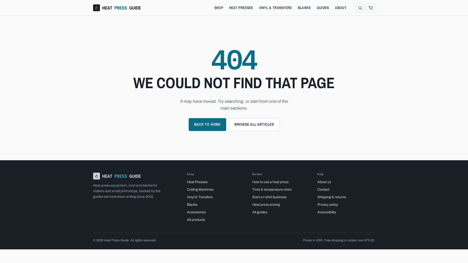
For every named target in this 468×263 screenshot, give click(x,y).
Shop (218, 7)
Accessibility (326, 212)
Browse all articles (254, 124)
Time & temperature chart (272, 189)
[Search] (360, 7)
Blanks (304, 7)
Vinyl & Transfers (275, 7)
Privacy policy (327, 205)
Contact (323, 189)
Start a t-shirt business (269, 197)
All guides (259, 212)
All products (196, 220)
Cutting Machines (200, 189)
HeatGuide (121, 8)
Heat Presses (241, 7)
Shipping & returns (331, 197)
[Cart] (370, 7)
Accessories (196, 212)
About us (324, 182)
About (340, 7)
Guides (323, 7)
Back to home (207, 124)
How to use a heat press (270, 182)
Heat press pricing (266, 205)
